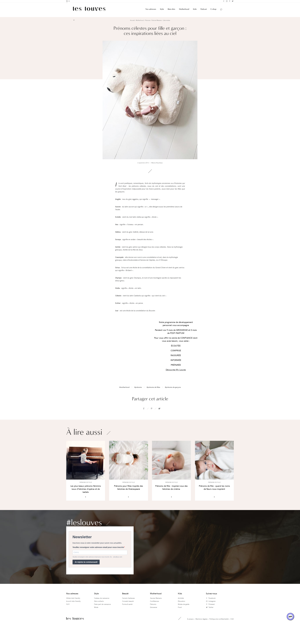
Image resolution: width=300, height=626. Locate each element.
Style (162, 10)
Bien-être (171, 10)
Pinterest (229, 1)
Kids (195, 10)
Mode (96, 608)
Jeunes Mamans (156, 598)
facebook (143, 409)
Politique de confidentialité (219, 619)
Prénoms (153, 605)
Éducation (181, 601)
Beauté (125, 593)
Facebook (223, 1)
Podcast (204, 10)
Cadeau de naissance (101, 598)
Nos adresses (150, 10)
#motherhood (124, 388)
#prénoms (138, 388)
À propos (190, 619)
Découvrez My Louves (176, 370)
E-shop (213, 10)
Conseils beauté (128, 601)
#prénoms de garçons (173, 388)
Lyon (68, 604)
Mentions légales (201, 619)
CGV (232, 619)
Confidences (154, 601)
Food (180, 608)
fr (67, 1)
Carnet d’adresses (128, 598)
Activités (181, 598)
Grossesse (153, 608)
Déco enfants (99, 601)
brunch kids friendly (73, 601)
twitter (159, 409)
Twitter (232, 1)
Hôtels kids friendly (73, 598)
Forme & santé (127, 605)
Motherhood (184, 10)
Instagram (226, 1)
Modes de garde (183, 605)
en (69, 1)
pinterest (151, 409)
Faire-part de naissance (102, 605)
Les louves (75, 619)
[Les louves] (89, 10)
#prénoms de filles (153, 388)
